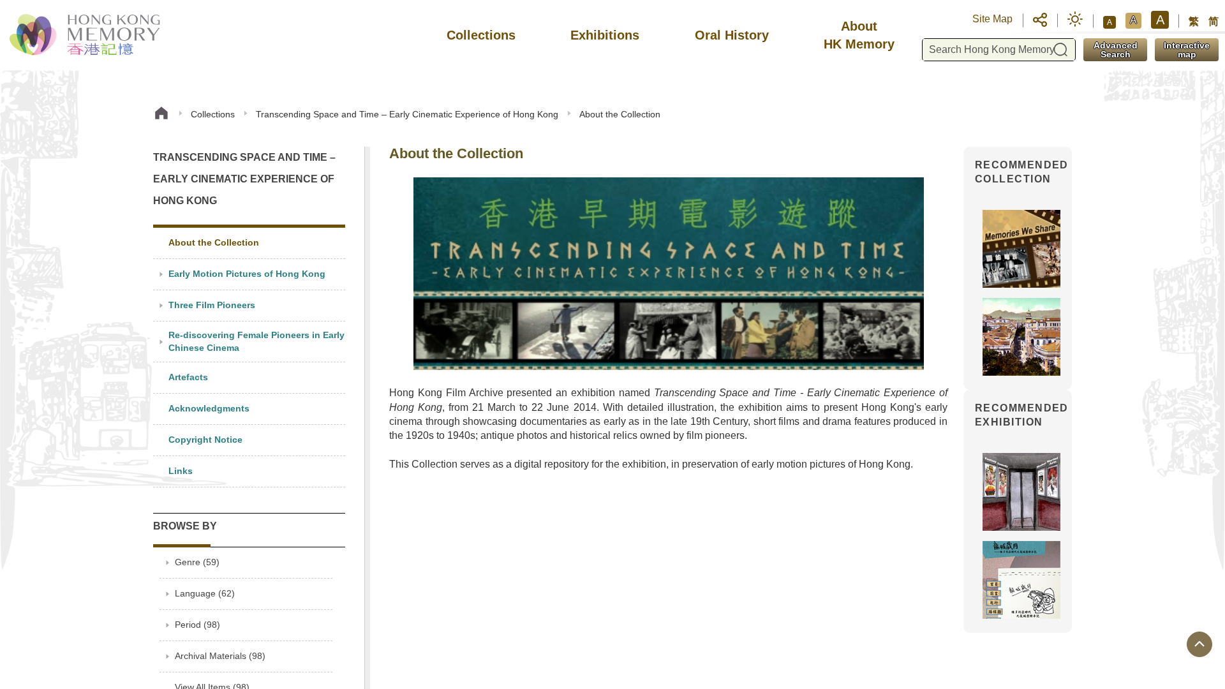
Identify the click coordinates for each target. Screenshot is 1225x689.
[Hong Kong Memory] (85, 35)
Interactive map (1187, 49)
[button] (1040, 19)
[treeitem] (249, 243)
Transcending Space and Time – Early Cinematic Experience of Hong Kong (407, 114)
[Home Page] (161, 114)
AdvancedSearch (1116, 49)
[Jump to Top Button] (1199, 644)
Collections (213, 114)
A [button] (1109, 22)
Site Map (992, 18)
